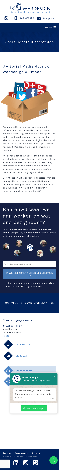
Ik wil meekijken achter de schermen (29, 272)
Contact (7, 453)
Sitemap (36, 453)
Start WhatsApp (35, 408)
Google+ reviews (32, 456)
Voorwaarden (21, 453)
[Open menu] (29, 27)
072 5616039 (27, 18)
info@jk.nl (49, 18)
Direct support (23, 370)
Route (6, 336)
